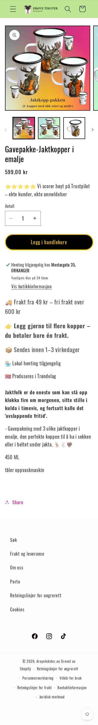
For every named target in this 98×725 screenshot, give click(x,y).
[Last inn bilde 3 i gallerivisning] (74, 128)
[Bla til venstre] (5, 129)
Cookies (17, 609)
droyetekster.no (48, 661)
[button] (13, 9)
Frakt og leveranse (27, 553)
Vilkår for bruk (71, 678)
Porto (15, 581)
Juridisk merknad (52, 696)
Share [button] (17, 502)
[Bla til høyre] (92, 129)
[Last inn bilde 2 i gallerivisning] (49, 128)
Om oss (16, 567)
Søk (13, 539)
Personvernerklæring (38, 678)
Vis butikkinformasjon (31, 286)
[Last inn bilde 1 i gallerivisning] (24, 128)
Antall (10, 206)
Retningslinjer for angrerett (36, 595)
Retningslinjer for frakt (34, 687)
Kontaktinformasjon (72, 687)
